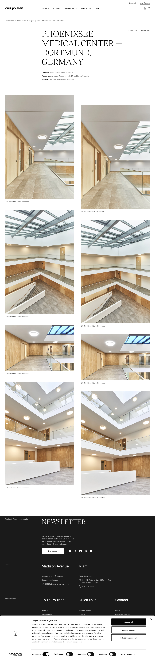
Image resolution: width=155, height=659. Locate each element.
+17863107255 (88, 586)
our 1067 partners (47, 624)
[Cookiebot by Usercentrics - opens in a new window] (15, 654)
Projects (81, 614)
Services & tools (84, 610)
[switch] (69, 654)
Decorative (133, 3)
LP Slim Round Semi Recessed (62, 80)
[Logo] (14, 8)
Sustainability (47, 614)
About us (45, 610)
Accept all (128, 622)
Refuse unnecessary (128, 638)
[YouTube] (91, 551)
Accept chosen (128, 630)
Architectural (145, 3)
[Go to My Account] (145, 11)
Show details (126, 654)
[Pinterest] (86, 551)
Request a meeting (122, 614)
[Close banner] (151, 619)
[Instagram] (75, 551)
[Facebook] (70, 551)
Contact (118, 610)
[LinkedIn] (80, 551)
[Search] (149, 11)
